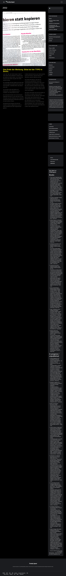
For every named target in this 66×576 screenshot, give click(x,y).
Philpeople (21, 574)
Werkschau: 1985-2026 (53, 29)
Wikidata (11, 574)
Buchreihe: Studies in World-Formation (54, 21)
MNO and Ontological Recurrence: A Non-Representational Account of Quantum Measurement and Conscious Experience (55, 406)
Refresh (58, 550)
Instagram (51, 72)
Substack (50, 68)
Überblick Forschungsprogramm (54, 36)
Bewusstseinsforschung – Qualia (55, 136)
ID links (51, 157)
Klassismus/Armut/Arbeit (53, 130)
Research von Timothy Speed (54, 23)
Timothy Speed (33, 563)
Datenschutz (52, 161)
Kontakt (50, 40)
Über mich (51, 38)
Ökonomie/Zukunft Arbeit (53, 128)
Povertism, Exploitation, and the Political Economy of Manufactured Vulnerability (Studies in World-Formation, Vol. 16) (56, 200)
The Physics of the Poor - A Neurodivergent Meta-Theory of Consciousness (56, 507)
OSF (14, 574)
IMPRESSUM (52, 163)
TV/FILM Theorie (52, 132)
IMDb (17, 574)
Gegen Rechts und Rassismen (54, 134)
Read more (55, 218)
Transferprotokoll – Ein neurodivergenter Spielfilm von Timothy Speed (54, 26)
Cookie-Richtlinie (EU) (54, 159)
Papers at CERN (52, 48)
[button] (4, 2)
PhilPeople (55, 550)
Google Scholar (52, 57)
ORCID (50, 55)
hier (59, 554)
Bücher (50, 18)
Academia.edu (51, 53)
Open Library (6, 574)
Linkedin (50, 74)
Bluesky (50, 70)
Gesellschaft (51, 126)
